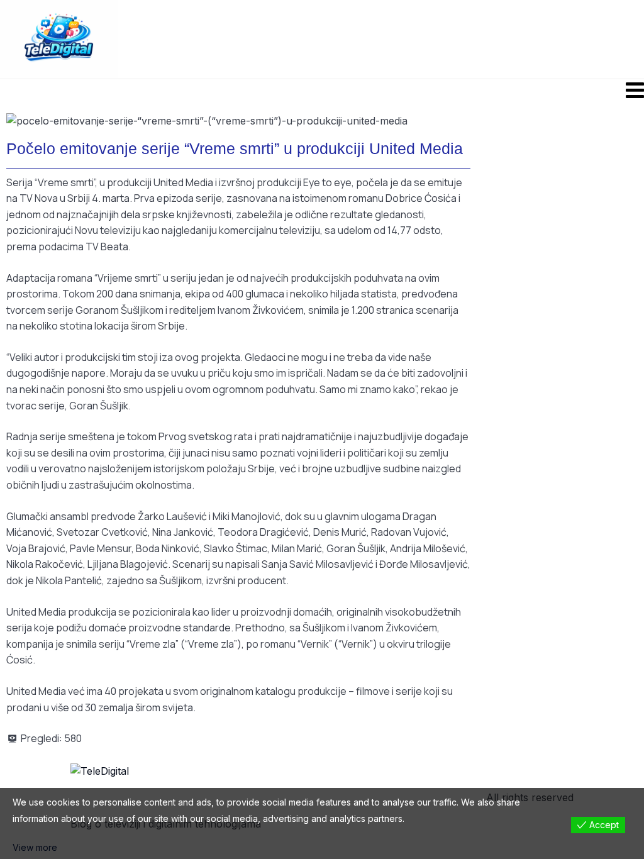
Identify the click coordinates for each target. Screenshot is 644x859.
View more (35, 847)
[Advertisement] (408, 38)
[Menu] (322, 90)
